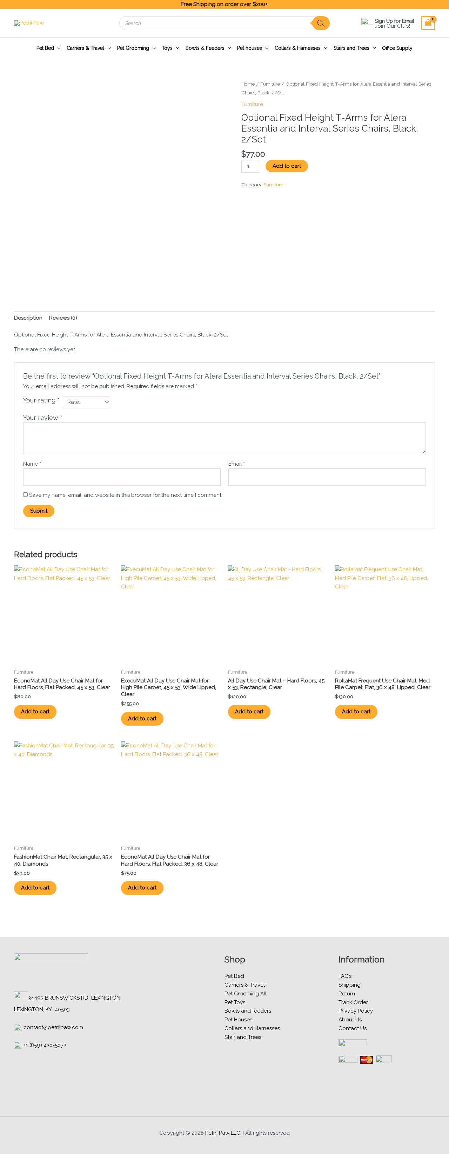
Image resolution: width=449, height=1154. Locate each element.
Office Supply (397, 48)
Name (32, 464)
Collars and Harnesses (252, 1028)
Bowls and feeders (247, 1011)
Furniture (270, 84)
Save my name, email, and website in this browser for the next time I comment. (125, 495)
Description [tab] (28, 318)
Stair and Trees (242, 1037)
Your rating (41, 400)
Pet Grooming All (245, 993)
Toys (167, 48)
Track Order (353, 1002)
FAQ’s (345, 976)
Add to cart (287, 166)
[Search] (321, 23)
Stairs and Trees (351, 48)
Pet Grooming (133, 48)
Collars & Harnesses (298, 48)
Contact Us (353, 1028)
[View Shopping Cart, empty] (428, 23)
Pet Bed (45, 48)
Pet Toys (234, 1002)
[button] (57, 48)
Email (236, 464)
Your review (42, 417)
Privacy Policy (356, 1011)
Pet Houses (238, 1019)
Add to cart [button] (35, 711)
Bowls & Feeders (205, 48)
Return (347, 993)
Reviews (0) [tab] (63, 318)
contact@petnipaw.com (53, 1027)
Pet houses (249, 48)
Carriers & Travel (85, 48)
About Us (350, 1019)
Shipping (350, 985)
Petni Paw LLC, (223, 1133)
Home (248, 84)
